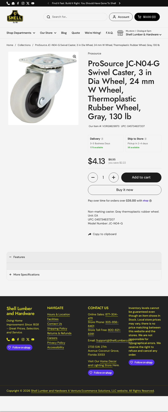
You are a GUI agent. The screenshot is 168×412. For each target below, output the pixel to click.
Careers (52, 338)
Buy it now (124, 189)
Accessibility (55, 347)
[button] (147, 17)
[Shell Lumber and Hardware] (15, 17)
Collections (24, 45)
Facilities (53, 319)
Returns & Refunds (59, 333)
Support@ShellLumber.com (114, 340)
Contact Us (54, 323)
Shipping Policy (57, 328)
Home (10, 45)
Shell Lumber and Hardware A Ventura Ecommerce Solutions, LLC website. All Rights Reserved (92, 390)
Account (123, 17)
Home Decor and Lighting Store (102, 363)
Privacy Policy (56, 342)
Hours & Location (58, 314)
